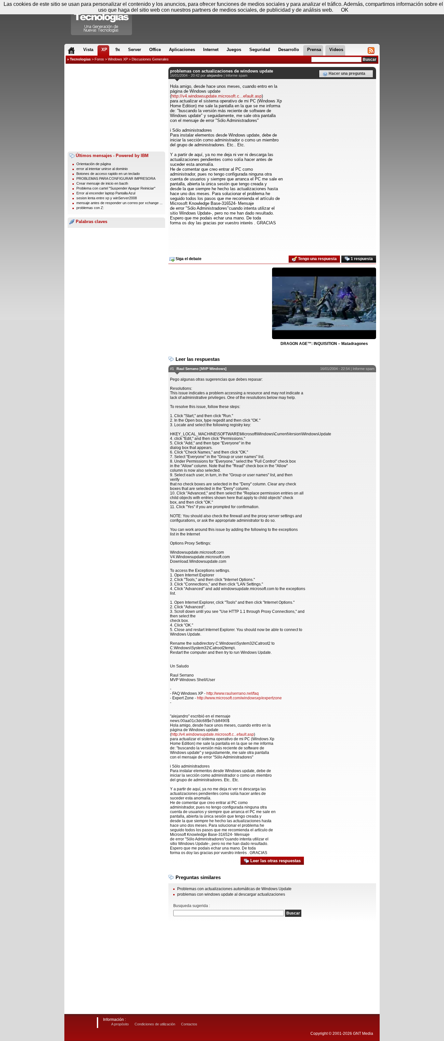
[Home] (71, 50)
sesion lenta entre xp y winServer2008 (106, 198)
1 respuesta (361, 259)
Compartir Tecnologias (102, 19)
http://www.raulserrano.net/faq (232, 693)
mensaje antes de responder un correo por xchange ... (119, 203)
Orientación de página (93, 164)
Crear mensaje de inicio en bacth (102, 183)
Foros (99, 59)
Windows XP (118, 59)
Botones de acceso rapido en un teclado (108, 174)
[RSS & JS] (371, 50)
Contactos (189, 1024)
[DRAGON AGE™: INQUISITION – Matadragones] (324, 304)
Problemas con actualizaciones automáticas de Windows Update (234, 889)
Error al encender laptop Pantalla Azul (105, 193)
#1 (172, 369)
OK (344, 10)
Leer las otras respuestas (275, 860)
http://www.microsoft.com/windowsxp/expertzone (239, 698)
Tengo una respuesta (317, 259)
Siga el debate (188, 259)
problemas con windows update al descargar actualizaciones (231, 894)
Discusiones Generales (150, 59)
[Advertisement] (116, 107)
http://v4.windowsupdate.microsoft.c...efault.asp (216, 96)
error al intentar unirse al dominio (102, 169)
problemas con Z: (90, 208)
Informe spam (236, 75)
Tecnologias (80, 59)
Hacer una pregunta (346, 73)
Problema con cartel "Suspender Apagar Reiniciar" (115, 188)
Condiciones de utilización (155, 1024)
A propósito (120, 1024)
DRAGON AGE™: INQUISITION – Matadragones (324, 343)
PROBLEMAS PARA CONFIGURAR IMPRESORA (115, 178)
